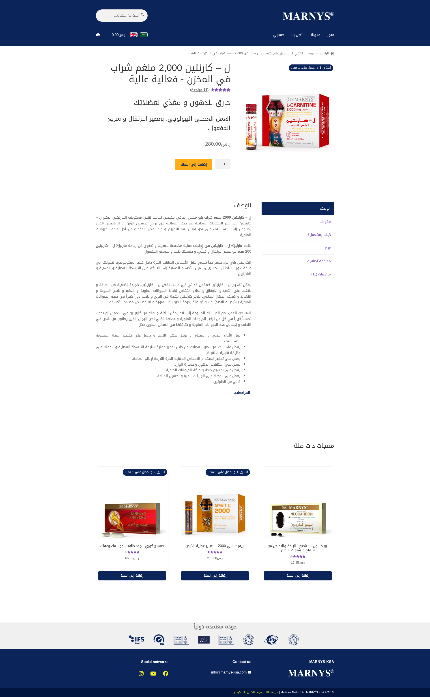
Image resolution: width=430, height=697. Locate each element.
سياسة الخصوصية (267, 692)
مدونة (315, 34)
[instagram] (138, 674)
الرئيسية (323, 53)
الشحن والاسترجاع (244, 692)
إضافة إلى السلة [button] (298, 576)
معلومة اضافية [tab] (319, 261)
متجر (330, 34)
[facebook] (162, 674)
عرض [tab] (327, 247)
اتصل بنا (297, 34)
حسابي (278, 34)
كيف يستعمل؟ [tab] (319, 234)
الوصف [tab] (325, 208)
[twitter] (150, 674)
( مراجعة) (199, 89)
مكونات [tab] (325, 221)
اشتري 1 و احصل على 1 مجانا (283, 53)
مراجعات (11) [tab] (321, 274)
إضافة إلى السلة (194, 164)
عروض (310, 53)
